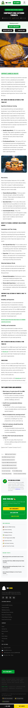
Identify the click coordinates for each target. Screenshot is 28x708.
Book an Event (5, 631)
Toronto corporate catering (20, 473)
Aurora (13, 682)
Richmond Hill (14, 680)
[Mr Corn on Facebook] (3, 597)
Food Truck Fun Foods (6, 619)
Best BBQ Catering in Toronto (8, 457)
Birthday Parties (19, 688)
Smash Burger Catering (7, 617)
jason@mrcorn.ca (7, 650)
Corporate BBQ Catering (7, 605)
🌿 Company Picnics (7, 535)
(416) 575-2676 (7, 647)
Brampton (14, 679)
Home (3, 626)
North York (22, 682)
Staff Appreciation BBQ (20, 686)
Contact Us (4, 629)
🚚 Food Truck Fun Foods (8, 546)
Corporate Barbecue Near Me (9, 73)
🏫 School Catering (7, 529)
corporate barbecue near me (8, 459)
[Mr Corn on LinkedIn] (13, 597)
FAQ (3, 633)
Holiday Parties (5, 689)
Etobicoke (17, 682)
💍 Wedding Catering (7, 532)
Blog (3, 641)
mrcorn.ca (5, 351)
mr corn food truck (6, 470)
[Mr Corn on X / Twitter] (10, 597)
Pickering (9, 682)
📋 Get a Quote (21, 706)
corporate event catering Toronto (9, 468)
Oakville (22, 679)
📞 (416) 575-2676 (20, 30)
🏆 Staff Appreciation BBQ (9, 537)
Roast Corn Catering (6, 614)
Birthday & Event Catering (7, 612)
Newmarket (4, 682)
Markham (8, 680)
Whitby (21, 680)
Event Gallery (4, 636)
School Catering (5, 607)
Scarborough (4, 684)
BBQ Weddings (12, 688)
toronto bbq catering (6, 473)
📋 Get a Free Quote (14, 26)
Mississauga (8, 679)
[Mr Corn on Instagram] (6, 597)
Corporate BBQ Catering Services (9, 462)
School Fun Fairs (5, 688)
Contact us (17, 488)
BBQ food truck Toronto (10, 454)
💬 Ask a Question (7, 30)
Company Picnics (12, 686)
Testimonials (4, 638)
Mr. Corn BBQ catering (17, 470)
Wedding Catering (5, 609)
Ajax (18, 680)
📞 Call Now (7, 706)
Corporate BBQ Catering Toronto (14, 9)
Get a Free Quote (14, 508)
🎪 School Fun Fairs (7, 540)
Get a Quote (17, 2)
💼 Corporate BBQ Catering (9, 526)
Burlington (4, 680)
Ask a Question (14, 512)
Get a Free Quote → (8, 671)
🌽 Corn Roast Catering (8, 543)
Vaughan (18, 679)
